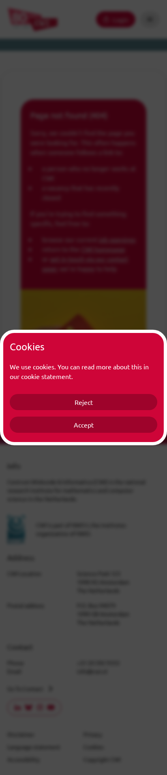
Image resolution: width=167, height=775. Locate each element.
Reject (84, 402)
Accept (84, 425)
